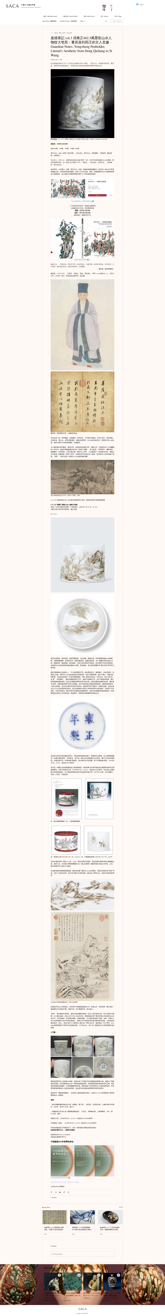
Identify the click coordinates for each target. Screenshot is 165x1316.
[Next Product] (124, 1281)
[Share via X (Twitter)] (56, 1192)
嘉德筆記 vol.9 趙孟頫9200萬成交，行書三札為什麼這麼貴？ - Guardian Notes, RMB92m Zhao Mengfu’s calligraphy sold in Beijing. (54, 1228)
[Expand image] (61, 1046)
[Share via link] (64, 1192)
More (82, 21)
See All (121, 1207)
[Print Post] (68, 1192)
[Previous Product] (41, 1281)
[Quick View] (53, 1282)
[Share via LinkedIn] (60, 1192)
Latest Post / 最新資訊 (49, 21)
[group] (82, 1288)
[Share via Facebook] (51, 1192)
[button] (106, 21)
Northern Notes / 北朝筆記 (68, 21)
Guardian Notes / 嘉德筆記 (57, 1186)
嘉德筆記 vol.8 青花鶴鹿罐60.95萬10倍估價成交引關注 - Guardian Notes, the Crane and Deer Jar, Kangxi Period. (82, 1228)
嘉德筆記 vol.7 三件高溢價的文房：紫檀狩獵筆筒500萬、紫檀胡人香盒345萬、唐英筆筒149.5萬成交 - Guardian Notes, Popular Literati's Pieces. (110, 1228)
